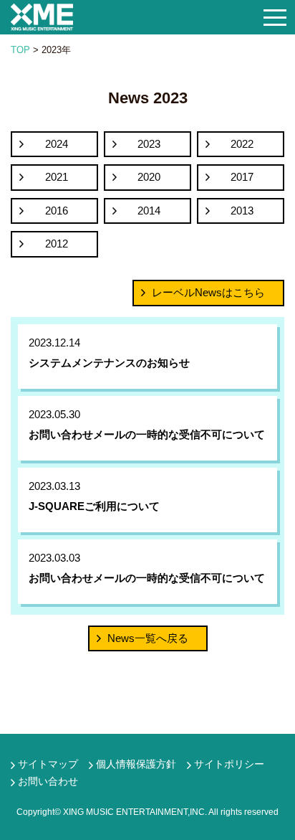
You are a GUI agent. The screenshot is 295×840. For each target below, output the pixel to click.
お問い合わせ (48, 781)
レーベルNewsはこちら (208, 292)
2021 (56, 177)
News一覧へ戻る (147, 638)
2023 (148, 144)
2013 (242, 210)
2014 (148, 210)
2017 (242, 177)
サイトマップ (48, 764)
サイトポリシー (229, 764)
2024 (56, 144)
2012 (56, 243)
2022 (242, 144)
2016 (56, 210)
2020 (148, 177)
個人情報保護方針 (136, 764)
